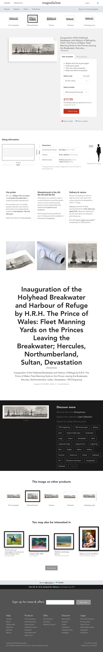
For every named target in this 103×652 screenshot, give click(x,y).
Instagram (65, 633)
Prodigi (94, 643)
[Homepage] (51, 3)
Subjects (16, 9)
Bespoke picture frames (23, 645)
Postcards (28, 630)
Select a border (69, 87)
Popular (7, 9)
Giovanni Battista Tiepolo (87, 556)
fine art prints (26, 218)
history (84, 455)
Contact (9, 619)
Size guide (86, 76)
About (8, 622)
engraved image (64, 444)
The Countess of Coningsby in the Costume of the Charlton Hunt (14, 552)
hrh (59, 461)
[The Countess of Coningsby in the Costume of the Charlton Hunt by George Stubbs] (14, 539)
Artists (26, 9)
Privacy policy (85, 622)
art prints (84, 70)
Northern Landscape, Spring (62, 553)
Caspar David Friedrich (62, 556)
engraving (93, 444)
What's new (29, 635)
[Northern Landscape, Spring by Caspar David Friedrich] (64, 541)
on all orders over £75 (51, 587)
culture (70, 438)
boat (60, 433)
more (74, 466)
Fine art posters (30, 619)
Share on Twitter (83, 121)
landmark (61, 466)
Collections (36, 9)
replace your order (87, 220)
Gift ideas (46, 622)
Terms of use (84, 624)
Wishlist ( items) (49, 624)
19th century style (81, 427)
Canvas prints (29, 624)
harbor (79, 449)
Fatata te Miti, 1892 (36, 554)
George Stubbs (10, 556)
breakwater (90, 433)
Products (18, 3)
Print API (87, 643)
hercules (61, 455)
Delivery (72, 207)
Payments (9, 627)
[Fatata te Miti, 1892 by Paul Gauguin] (39, 543)
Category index (67, 630)
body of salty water (73, 433)
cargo (60, 438)
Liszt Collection (85, 417)
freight (69, 449)
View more (51, 568)
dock (93, 438)
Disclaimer (84, 633)
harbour (89, 449)
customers (51, 218)
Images (7, 3)
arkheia (95, 427)
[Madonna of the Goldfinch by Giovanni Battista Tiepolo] (89, 539)
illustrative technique (73, 461)
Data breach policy (87, 627)
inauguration (90, 461)
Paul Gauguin (34, 556)
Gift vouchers (48, 619)
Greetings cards (30, 633)
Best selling (66, 619)
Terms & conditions (87, 619)
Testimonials (10, 624)
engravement (80, 444)
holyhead (95, 455)
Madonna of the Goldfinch (89, 554)
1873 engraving (64, 427)
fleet (60, 449)
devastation (82, 438)
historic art (73, 455)
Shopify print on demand (89, 645)
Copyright (84, 630)
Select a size (77, 76)
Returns (8, 633)
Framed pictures (30, 622)
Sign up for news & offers (28, 602)
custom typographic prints (39, 645)
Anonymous (64, 50)
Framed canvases (31, 627)
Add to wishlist (68, 121)
